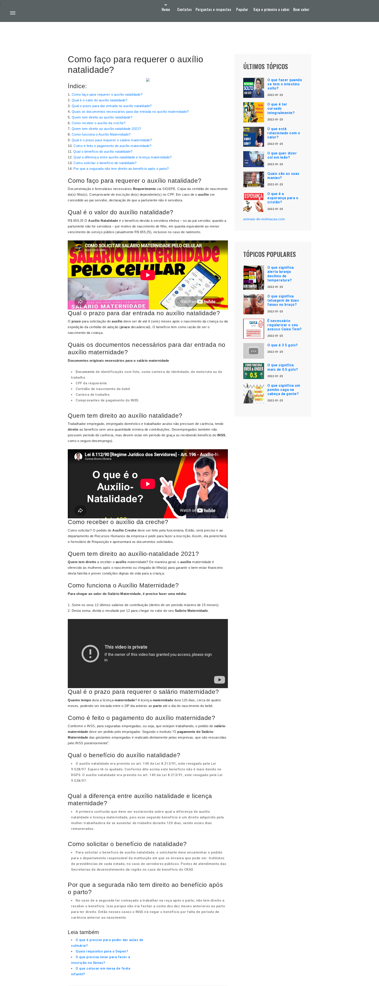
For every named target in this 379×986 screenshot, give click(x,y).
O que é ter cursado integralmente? (281, 108)
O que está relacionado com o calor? (283, 133)
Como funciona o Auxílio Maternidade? (101, 134)
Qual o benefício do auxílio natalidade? (102, 151)
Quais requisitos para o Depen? (102, 951)
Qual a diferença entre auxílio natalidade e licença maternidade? (122, 157)
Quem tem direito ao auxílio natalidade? (102, 117)
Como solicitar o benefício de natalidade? (105, 163)
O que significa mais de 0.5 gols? (282, 367)
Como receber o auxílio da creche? (99, 123)
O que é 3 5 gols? (282, 345)
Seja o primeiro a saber (271, 9)
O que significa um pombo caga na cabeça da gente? (283, 389)
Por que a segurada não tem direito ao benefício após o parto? (121, 168)
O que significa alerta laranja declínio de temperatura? (280, 273)
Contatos (184, 9)
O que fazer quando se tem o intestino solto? (284, 84)
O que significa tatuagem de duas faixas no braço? (283, 300)
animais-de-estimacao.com (264, 219)
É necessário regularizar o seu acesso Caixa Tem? (284, 325)
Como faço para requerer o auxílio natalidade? (107, 94)
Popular (242, 9)
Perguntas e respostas (213, 9)
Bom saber (301, 9)
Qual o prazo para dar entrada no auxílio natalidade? (112, 106)
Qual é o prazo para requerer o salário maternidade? (112, 140)
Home (166, 9)
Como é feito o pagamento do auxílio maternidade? (112, 146)
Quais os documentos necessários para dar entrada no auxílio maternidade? (130, 111)
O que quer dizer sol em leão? (282, 155)
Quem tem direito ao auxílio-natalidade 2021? (106, 129)
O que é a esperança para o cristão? (282, 198)
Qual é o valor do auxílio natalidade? (99, 100)
